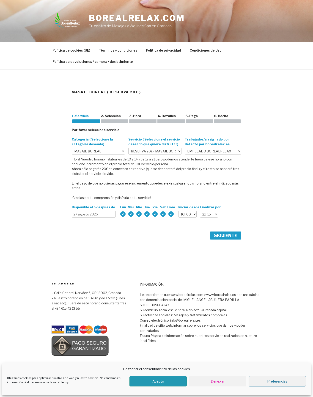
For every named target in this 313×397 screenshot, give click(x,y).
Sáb (163, 207)
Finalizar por (210, 207)
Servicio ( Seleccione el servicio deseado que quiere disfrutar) (154, 141)
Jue (147, 207)
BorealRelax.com (136, 18)
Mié (139, 207)
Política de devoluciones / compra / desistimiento (92, 61)
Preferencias (277, 381)
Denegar (218, 381)
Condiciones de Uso (206, 50)
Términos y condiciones (118, 50)
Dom (171, 207)
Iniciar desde (188, 207)
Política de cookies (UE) (71, 50)
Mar (131, 207)
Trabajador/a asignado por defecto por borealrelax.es (207, 141)
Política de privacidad (163, 50)
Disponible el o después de (93, 207)
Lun (123, 207)
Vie (155, 207)
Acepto (158, 381)
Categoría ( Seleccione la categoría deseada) (92, 141)
